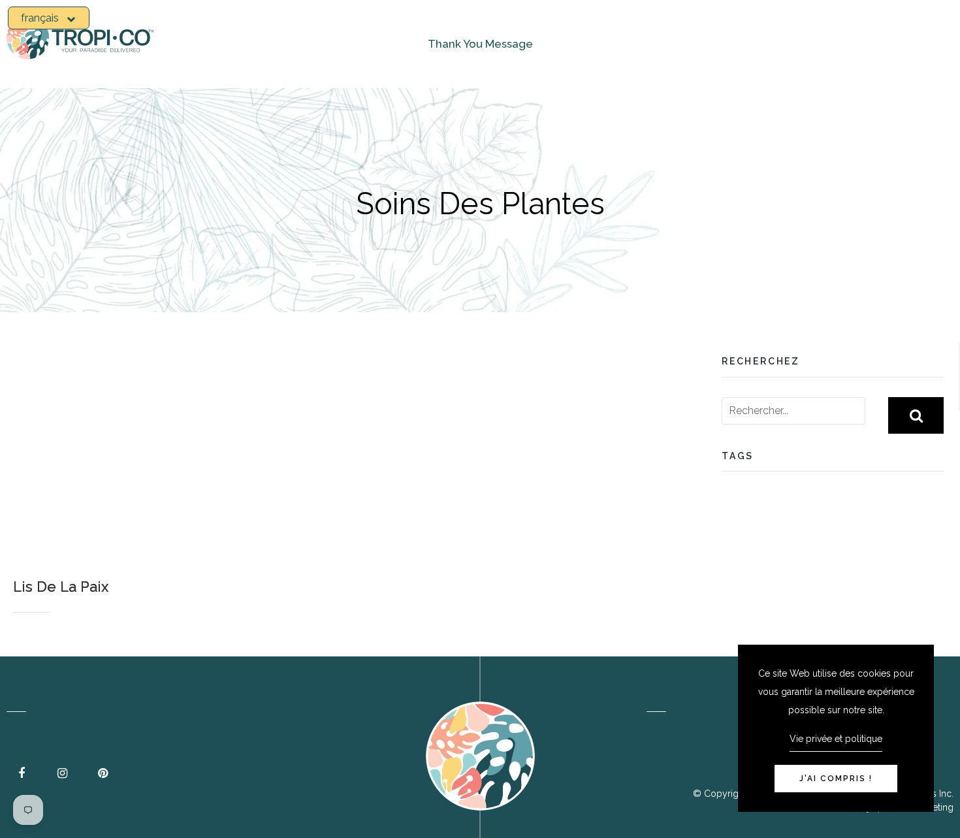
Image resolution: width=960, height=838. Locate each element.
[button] (48, 18)
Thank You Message (480, 43)
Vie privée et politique (836, 738)
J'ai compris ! (835, 778)
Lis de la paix (60, 586)
